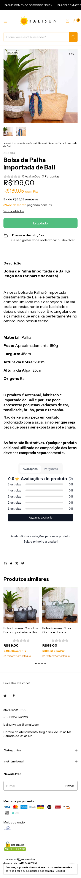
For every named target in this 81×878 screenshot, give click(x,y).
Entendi (60, 870)
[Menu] (5, 21)
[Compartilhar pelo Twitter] (17, 563)
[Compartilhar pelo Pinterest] (22, 563)
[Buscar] (73, 37)
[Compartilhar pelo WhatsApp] (5, 563)
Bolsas (42, 143)
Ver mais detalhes (13, 211)
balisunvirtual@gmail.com (21, 725)
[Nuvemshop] (20, 860)
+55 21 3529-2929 (15, 717)
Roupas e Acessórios (24, 143)
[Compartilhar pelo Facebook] (11, 563)
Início (6, 143)
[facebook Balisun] (13, 696)
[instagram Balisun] (4, 696)
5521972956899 (14, 710)
